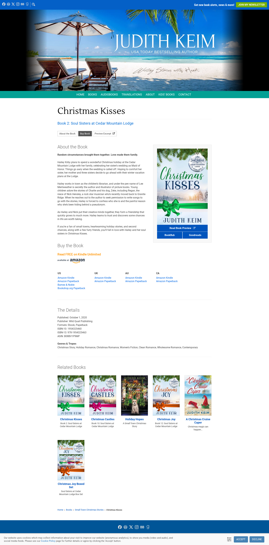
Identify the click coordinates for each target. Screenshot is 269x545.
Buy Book (85, 133)
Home (80, 94)
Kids (166, 94)
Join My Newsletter (251, 4)
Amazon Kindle (66, 277)
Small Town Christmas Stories (89, 510)
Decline (257, 539)
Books (92, 94)
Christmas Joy (166, 419)
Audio (109, 94)
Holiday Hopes (134, 419)
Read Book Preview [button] (181, 228)
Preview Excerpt (103, 133)
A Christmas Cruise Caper (198, 421)
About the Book (67, 133)
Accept (240, 539)
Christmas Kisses (71, 419)
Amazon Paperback (68, 281)
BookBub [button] (170, 235)
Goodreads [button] (195, 235)
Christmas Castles (102, 419)
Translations (132, 94)
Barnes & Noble (66, 284)
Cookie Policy (48, 541)
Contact (184, 94)
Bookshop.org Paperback (71, 288)
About (150, 94)
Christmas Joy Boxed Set (71, 485)
